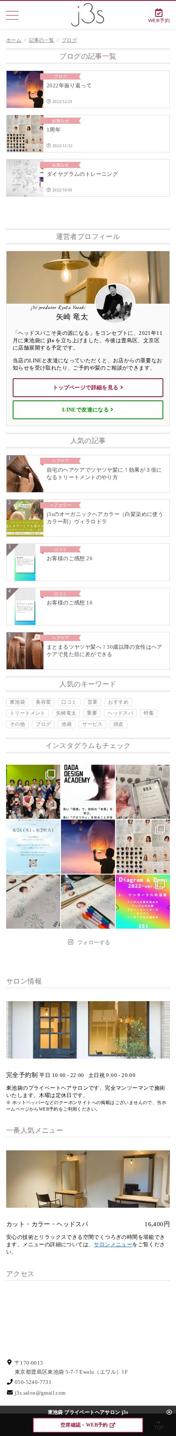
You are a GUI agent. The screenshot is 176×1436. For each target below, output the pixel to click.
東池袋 (17, 702)
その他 (17, 724)
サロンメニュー (113, 1244)
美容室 (43, 702)
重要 (92, 713)
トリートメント (27, 713)
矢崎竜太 (66, 713)
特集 (149, 713)
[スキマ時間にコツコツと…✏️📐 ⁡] (33, 902)
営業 (93, 702)
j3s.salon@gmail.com (40, 1393)
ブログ (43, 724)
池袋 (66, 724)
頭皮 (118, 724)
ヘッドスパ (120, 713)
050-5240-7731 (33, 1382)
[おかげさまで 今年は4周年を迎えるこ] (33, 792)
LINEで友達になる (85, 410)
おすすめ (118, 702)
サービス (92, 724)
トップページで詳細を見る (86, 387)
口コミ (69, 702)
